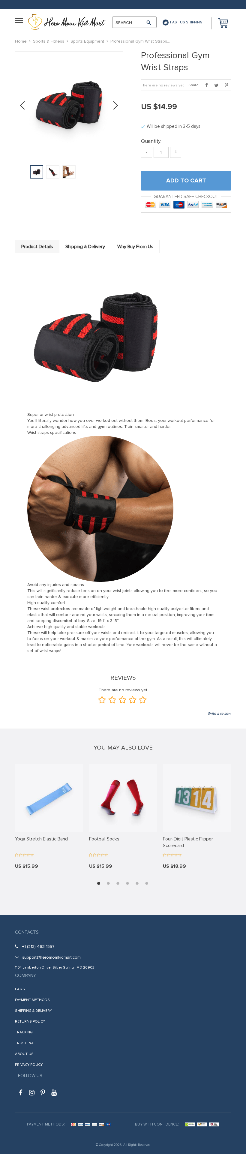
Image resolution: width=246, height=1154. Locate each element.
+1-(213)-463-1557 (38, 946)
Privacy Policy (29, 1064)
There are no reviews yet (162, 85)
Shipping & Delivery (33, 1010)
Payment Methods (32, 1000)
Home (21, 41)
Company (25, 975)
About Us (24, 1054)
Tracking (24, 1032)
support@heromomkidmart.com (51, 957)
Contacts (27, 932)
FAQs (20, 989)
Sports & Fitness (48, 41)
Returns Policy (30, 1021)
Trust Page (26, 1043)
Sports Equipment (87, 41)
